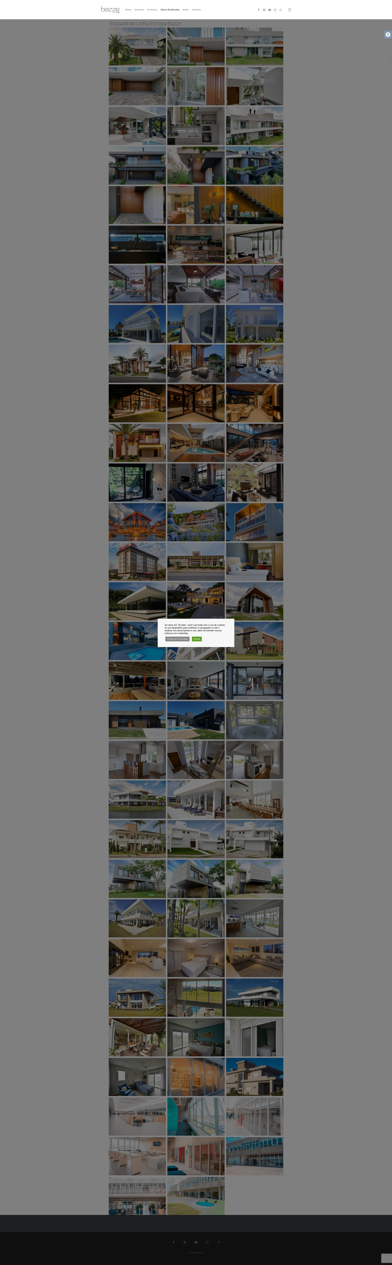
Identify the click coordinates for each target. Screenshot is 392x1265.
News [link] (186, 9)
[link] (388, 35)
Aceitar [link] (197, 639)
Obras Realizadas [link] (170, 9)
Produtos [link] (152, 9)
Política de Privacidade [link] (177, 639)
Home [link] (128, 9)
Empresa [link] (139, 9)
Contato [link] (196, 9)
